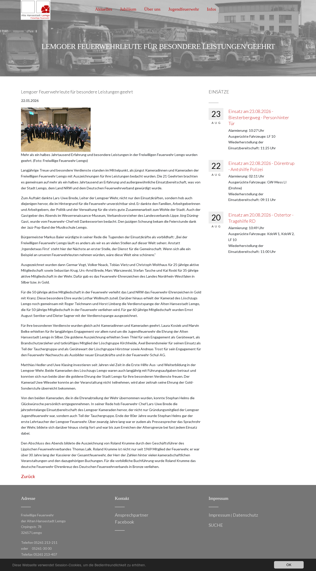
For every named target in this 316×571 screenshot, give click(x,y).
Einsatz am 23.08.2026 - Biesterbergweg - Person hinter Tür (258, 117)
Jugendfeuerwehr (183, 9)
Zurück (28, 476)
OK (288, 564)
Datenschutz (245, 515)
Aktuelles (103, 9)
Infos (211, 9)
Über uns (152, 9)
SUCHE (216, 525)
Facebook (124, 522)
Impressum (219, 515)
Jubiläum (128, 9)
